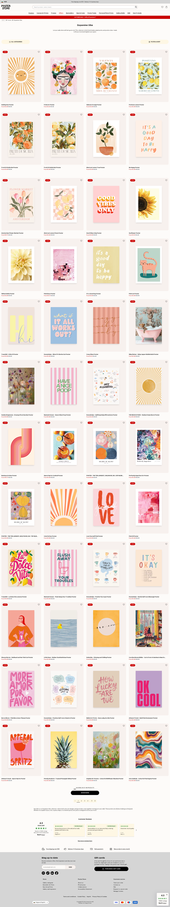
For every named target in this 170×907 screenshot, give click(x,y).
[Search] (136, 7)
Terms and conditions (69, 896)
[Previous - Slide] (51, 830)
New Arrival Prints (48, 887)
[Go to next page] (95, 800)
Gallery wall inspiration (49, 889)
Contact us (117, 885)
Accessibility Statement (85, 889)
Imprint (89, 896)
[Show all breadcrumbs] (3, 20)
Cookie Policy (81, 896)
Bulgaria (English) (40, 902)
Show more (85, 793)
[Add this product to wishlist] (38, 52)
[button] (163, 899)
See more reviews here (85, 841)
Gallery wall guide (48, 883)
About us (80, 883)
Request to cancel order (121, 889)
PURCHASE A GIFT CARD (112, 869)
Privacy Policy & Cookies (99, 896)
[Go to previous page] (75, 800)
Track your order (118, 883)
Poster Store (89, 901)
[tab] (162, 7)
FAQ (115, 887)
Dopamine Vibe (18, 20)
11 (91, 801)
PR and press (82, 885)
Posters (9, 20)
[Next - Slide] (136, 830)
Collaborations (82, 887)
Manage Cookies (118, 891)
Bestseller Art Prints (48, 885)
